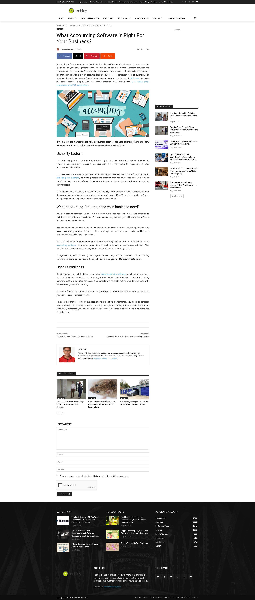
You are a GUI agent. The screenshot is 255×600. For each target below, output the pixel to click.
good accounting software (114, 274)
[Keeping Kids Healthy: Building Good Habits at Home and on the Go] (161, 116)
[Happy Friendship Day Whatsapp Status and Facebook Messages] (112, 534)
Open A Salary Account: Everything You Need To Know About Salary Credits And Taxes (183, 157)
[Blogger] (158, 576)
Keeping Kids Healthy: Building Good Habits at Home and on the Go (183, 115)
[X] (189, 1)
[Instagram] (185, 1)
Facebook (97, 359)
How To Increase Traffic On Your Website (75, 337)
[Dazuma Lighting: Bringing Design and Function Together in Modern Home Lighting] (161, 171)
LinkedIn (114, 359)
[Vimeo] (193, 1)
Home (59, 25)
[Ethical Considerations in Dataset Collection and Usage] (63, 547)
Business (66, 25)
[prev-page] (58, 412)
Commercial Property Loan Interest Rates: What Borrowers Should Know (183, 185)
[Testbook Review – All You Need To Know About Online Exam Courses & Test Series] (63, 520)
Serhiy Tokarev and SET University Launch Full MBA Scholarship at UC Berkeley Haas (85, 533)
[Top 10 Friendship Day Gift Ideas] (112, 546)
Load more (176, 196)
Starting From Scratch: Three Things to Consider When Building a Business (70, 404)
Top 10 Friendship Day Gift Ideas (134, 543)
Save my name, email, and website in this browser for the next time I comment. (94, 476)
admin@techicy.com (112, 586)
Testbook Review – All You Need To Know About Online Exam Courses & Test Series (85, 519)
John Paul (66, 49)
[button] (195, 18)
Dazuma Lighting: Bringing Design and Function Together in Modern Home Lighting (184, 171)
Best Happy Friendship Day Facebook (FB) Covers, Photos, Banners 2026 (133, 519)
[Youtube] (196, 1)
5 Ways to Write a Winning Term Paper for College (127, 337)
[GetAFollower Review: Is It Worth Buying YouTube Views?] (161, 144)
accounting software (66, 245)
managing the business (68, 177)
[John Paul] (58, 49)
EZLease (135, 78)
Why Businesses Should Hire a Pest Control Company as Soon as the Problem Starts (101, 404)
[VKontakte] (190, 576)
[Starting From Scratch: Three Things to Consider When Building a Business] (71, 389)
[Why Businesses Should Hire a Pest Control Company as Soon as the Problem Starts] (102, 389)
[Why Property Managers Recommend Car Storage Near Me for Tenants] (134, 389)
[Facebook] (182, 1)
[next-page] (62, 412)
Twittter (104, 359)
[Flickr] (171, 576)
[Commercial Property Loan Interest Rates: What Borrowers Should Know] (161, 185)
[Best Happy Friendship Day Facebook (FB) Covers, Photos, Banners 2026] (112, 520)
